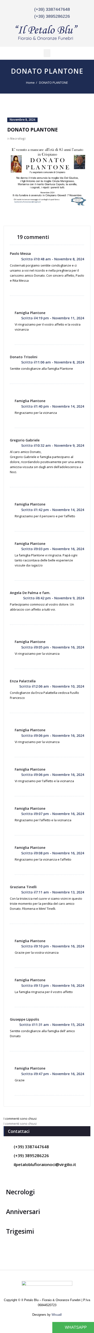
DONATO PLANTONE (53, 82)
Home (30, 82)
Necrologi (18, 139)
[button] (47, 53)
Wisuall (57, 1314)
